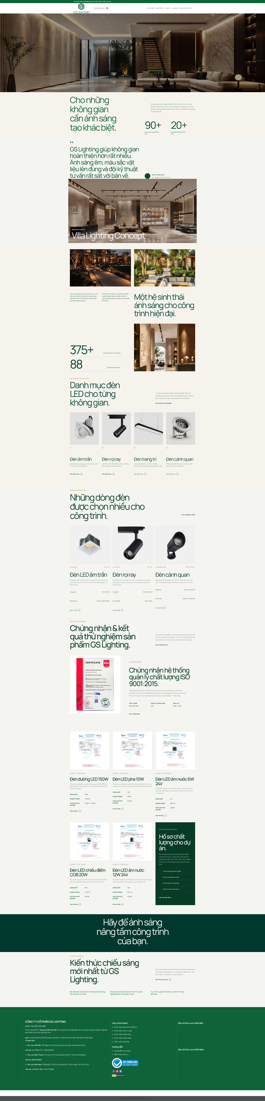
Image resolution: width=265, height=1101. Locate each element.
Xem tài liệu (74, 811)
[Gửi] (107, 8)
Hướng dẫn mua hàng (122, 1051)
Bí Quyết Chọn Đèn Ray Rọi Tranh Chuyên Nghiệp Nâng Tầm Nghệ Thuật (126, 993)
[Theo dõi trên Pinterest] (117, 1071)
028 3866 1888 (37, 1069)
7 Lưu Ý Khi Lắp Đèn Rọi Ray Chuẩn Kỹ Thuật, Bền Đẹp (168, 993)
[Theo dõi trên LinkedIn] (120, 1071)
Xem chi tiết (73, 610)
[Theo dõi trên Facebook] (113, 1071)
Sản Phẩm (159, 8)
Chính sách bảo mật (121, 1042)
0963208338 (49, 1050)
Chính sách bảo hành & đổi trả (125, 1027)
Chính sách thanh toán (123, 1038)
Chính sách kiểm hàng (122, 1034)
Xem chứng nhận (134, 714)
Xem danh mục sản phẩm (163, 403)
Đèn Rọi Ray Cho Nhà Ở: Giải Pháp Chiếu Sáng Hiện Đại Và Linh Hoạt (87, 993)
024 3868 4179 (37, 1050)
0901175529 (36, 1060)
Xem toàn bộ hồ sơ (161, 645)
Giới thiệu (151, 8)
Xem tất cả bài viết (163, 979)
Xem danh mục (75, 474)
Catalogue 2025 (185, 8)
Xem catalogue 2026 (188, 515)
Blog (168, 8)
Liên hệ (175, 8)
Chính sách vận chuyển (123, 1031)
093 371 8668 (49, 1069)
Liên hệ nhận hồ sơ (165, 897)
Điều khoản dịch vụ (121, 1054)
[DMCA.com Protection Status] (118, 1075)
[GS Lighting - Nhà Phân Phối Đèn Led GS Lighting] (81, 8)
